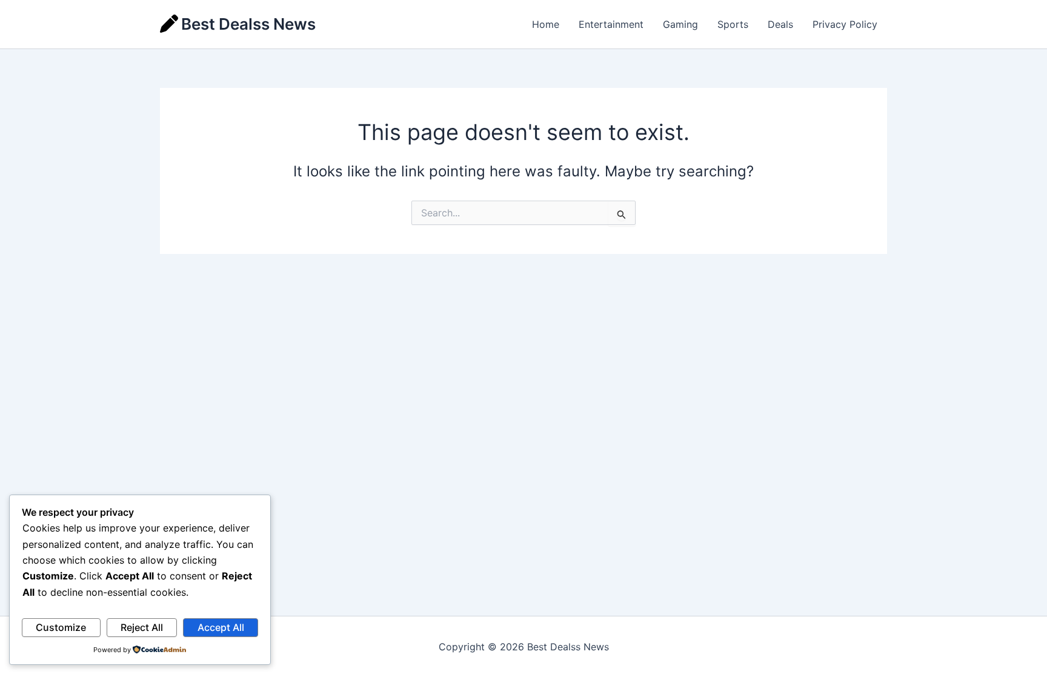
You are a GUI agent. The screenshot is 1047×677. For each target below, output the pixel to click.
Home (545, 24)
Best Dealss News (248, 24)
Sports (732, 24)
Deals (780, 24)
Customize (61, 627)
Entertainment (611, 24)
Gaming (680, 24)
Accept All (221, 627)
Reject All (142, 627)
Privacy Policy (845, 24)
